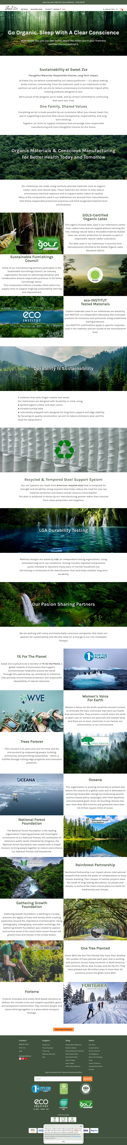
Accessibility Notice (96, 1066)
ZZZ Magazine (93, 1054)
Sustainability (93, 1048)
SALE (63, 9)
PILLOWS (48, 9)
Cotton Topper (70, 1060)
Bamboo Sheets (71, 1048)
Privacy (91, 1069)
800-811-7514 (110, 9)
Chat (20, 1051)
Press (91, 1060)
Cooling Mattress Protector (75, 1051)
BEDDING (57, 9)
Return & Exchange (95, 1057)
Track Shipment (47, 1048)
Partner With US (94, 1051)
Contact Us (46, 1045)
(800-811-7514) (24, 1044)
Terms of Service (94, 1063)
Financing (45, 1051)
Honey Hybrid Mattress (73, 1045)
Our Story (92, 1045)
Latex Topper (70, 1063)
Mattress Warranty (48, 1054)
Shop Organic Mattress (63, 1029)
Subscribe (87, 1079)
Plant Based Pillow (72, 1054)
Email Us (22, 1048)
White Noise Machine (73, 1066)
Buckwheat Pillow (72, 1057)
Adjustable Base (36, 9)
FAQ (43, 1057)
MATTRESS (24, 9)
